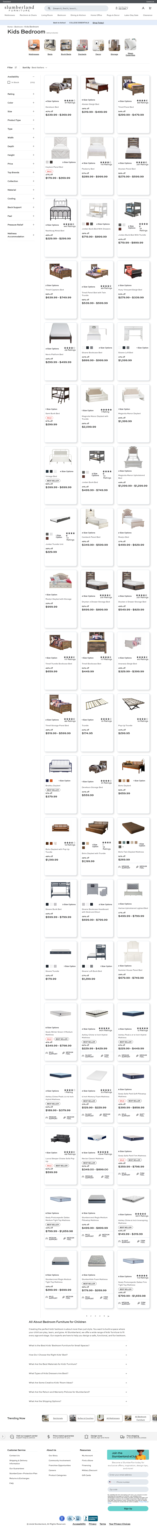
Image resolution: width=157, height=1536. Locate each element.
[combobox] (76, 8)
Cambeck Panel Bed (91, 537)
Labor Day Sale (131, 15)
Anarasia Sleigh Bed (127, 663)
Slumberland (40, 1524)
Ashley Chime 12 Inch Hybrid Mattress (94, 1036)
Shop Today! (98, 22)
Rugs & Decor (113, 15)
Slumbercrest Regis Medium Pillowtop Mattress (94, 1218)
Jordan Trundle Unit (54, 544)
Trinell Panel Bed (126, 107)
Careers (52, 1470)
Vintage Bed (51, 476)
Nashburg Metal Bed (55, 230)
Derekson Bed (52, 107)
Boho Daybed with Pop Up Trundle (57, 850)
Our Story (53, 1455)
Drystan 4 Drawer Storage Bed (96, 601)
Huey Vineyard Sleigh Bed (130, 289)
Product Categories (57, 1475)
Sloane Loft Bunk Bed (92, 971)
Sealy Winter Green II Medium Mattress (59, 1033)
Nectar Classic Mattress (93, 1158)
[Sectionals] (45, 1418)
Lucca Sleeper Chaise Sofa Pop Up (60, 1159)
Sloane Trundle (52, 971)
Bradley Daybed (53, 785)
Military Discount (89, 1470)
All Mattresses (113, 1418)
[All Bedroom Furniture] (128, 1418)
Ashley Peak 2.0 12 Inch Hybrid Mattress (132, 1036)
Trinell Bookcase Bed (91, 663)
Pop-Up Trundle (125, 725)
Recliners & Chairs (28, 15)
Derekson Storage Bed (92, 787)
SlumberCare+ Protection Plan (23, 1473)
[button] (150, 8)
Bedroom (61, 15)
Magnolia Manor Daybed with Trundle (95, 417)
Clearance (147, 15)
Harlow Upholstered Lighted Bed (133, 908)
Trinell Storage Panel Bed (57, 725)
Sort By (26, 67)
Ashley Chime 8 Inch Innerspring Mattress (133, 1221)
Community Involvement (60, 1460)
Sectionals (58, 1418)
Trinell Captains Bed (55, 289)
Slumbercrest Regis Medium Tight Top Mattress (58, 1280)
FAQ (11, 1483)
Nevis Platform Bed (54, 354)
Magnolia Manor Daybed (129, 413)
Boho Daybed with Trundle (94, 853)
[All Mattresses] (100, 1418)
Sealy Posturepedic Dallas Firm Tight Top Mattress (132, 1283)
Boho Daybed (124, 785)
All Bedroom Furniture (140, 1418)
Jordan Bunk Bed (90, 482)
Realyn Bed (123, 537)
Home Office (96, 15)
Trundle (85, 725)
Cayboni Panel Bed (54, 167)
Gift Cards (86, 1475)
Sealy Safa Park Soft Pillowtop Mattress (132, 1095)
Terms (109, 1503)
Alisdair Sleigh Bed (90, 104)
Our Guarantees (16, 1468)
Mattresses (10, 15)
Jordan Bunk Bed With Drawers (96, 228)
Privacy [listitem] (92, 1523)
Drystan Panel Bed (127, 168)
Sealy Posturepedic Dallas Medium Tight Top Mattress (58, 1218)
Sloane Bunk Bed (53, 909)
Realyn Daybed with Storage (58, 599)
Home (10, 26)
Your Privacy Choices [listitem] (119, 1523)
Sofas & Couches (85, 1418)
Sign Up (128, 1508)
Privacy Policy (143, 1501)
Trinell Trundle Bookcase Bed (59, 663)
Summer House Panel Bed (130, 970)
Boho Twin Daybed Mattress (131, 851)
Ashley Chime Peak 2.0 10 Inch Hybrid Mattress (60, 1098)
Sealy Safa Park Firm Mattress (132, 1155)
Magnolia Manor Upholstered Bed (131, 476)
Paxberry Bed (88, 168)
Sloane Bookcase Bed (92, 352)
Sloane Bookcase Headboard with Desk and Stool (95, 910)
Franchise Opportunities (60, 1465)
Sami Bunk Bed (53, 413)
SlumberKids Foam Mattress (95, 1279)
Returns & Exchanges (19, 1478)
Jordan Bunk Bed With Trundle (132, 234)
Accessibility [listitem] (79, 1523)
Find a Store (87, 1460)
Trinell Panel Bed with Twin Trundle (94, 294)
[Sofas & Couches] (73, 1418)
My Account (87, 1455)
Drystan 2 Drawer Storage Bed (132, 601)
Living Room (47, 15)
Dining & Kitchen (78, 15)
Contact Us (14, 1455)
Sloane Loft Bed (125, 352)
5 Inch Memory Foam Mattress (95, 1096)
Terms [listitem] (103, 1523)
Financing (86, 1465)
